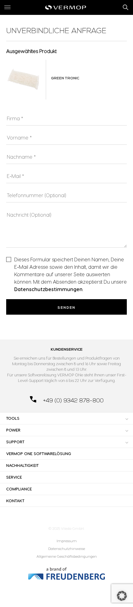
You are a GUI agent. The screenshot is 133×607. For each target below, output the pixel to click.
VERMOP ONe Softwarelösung (38, 453)
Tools (12, 418)
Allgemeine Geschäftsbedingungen (66, 556)
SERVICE (14, 477)
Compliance (19, 488)
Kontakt (15, 500)
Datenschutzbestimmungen (48, 289)
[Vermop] (66, 7)
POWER (13, 430)
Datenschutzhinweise (66, 548)
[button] (122, 596)
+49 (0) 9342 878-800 (72, 400)
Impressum (67, 540)
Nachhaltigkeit (22, 465)
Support (15, 441)
